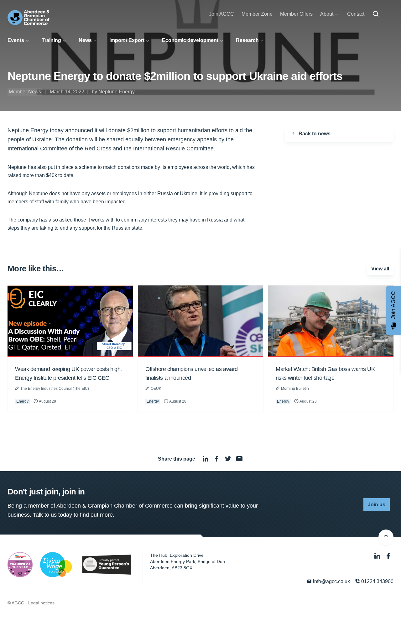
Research (247, 40)
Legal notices (41, 602)
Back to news (314, 133)
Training (51, 40)
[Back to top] (385, 537)
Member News (25, 91)
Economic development (190, 40)
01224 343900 (376, 581)
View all (380, 268)
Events (16, 40)
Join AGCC (221, 14)
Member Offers (296, 14)
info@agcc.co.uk (331, 581)
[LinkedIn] (377, 556)
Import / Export (126, 40)
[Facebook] (388, 556)
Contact (355, 14)
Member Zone (257, 14)
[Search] (375, 14)
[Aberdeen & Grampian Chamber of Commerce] (28, 17)
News (85, 40)
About (326, 14)
